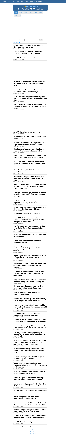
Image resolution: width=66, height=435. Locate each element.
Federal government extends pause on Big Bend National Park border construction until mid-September (30, 307)
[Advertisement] (30, 29)
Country (40, 12)
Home (4, 1)
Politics (30, 12)
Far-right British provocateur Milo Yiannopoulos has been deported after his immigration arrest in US (29, 220)
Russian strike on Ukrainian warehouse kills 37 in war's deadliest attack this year (29, 208)
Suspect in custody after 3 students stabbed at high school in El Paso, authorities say (29, 416)
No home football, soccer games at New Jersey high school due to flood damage (28, 287)
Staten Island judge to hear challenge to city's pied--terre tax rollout (28, 46)
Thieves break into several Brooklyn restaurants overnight (26, 293)
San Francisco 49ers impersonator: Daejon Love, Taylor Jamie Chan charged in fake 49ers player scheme (29, 228)
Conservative (16, 1)
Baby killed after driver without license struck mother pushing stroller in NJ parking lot (30, 281)
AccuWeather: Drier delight (23, 422)
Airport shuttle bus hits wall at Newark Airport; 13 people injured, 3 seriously (27, 52)
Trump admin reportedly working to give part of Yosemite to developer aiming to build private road (29, 257)
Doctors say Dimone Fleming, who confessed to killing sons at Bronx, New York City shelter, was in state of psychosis (30, 342)
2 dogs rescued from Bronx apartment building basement (27, 241)
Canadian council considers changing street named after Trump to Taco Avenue (29, 410)
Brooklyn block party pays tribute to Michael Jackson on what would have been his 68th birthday (29, 194)
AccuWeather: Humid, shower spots (26, 132)
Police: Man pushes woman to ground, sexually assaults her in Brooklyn (27, 91)
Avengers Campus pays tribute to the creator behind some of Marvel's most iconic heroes (29, 327)
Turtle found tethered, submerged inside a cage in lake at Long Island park (28, 202)
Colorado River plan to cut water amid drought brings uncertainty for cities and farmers (28, 249)
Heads (16, 12)
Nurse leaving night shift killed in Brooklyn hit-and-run (29, 171)
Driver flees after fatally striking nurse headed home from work (30, 137)
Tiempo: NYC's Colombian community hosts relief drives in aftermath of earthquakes (29, 156)
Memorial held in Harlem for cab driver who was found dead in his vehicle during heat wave (29, 83)
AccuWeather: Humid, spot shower (26, 58)
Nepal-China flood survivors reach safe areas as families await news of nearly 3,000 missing (30, 265)
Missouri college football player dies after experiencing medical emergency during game (28, 178)
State (16, 15)
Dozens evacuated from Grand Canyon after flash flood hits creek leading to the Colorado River (30, 98)
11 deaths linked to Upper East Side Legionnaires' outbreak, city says (26, 314)
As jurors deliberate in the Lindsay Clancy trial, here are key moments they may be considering (28, 273)
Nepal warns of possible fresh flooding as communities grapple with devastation (28, 150)
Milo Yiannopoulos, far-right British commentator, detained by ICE (26, 397)
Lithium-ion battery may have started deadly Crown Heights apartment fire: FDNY (29, 300)
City (19, 15)
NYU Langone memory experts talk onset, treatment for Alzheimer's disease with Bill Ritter (29, 350)
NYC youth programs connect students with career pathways (29, 235)
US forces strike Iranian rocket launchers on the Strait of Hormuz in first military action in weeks (29, 106)
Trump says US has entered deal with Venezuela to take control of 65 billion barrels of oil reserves (30, 365)
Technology (32, 1)
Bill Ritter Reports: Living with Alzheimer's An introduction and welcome (29, 372)
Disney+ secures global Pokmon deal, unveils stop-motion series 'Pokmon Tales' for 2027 (30, 404)
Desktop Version (39, 1)
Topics (25, 12)
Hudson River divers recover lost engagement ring (30, 391)
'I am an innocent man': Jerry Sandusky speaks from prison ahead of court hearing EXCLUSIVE (29, 334)
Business (9, 1)
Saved (20, 12)
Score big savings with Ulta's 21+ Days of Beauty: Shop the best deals (28, 358)
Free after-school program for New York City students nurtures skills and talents (29, 385)
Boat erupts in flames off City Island (26, 213)
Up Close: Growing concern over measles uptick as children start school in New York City (29, 163)
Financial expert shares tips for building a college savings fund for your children (28, 378)
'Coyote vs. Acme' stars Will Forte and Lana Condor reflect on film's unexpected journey (29, 320)
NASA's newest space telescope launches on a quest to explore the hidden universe (30, 144)
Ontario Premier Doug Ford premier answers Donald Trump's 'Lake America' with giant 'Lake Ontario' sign (29, 186)
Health (22, 1)
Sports (26, 1)
